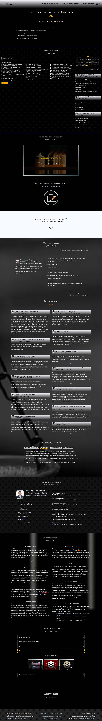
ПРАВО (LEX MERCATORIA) (34, 65)
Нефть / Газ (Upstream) (32, 73)
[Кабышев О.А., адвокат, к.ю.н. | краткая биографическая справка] (20, 494)
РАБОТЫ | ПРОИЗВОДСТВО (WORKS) (12, 67)
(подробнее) (31, 335)
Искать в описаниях (8, 60)
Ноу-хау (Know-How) (32, 76)
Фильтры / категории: (6, 62)
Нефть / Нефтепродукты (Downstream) (36, 74)
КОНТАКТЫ (84, 4)
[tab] (28, 447)
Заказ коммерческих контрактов (83, 102)
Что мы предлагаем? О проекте (83, 79)
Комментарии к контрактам (56, 713)
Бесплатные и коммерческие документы (85, 83)
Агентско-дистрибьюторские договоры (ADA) (38, 69)
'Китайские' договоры (80, 85)
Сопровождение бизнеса (81, 118)
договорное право (52, 258)
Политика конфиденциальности (51, 718)
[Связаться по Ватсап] (29, 523)
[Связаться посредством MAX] (22, 519)
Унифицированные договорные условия (86, 91)
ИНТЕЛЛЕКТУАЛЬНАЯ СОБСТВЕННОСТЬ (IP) (13, 75)
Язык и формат (79, 107)
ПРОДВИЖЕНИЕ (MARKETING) (10, 65)
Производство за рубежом (82, 122)
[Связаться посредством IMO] (29, 516)
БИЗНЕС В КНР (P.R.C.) (8, 78)
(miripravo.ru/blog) (51, 140)
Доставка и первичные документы (84, 105)
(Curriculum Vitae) (42, 495)
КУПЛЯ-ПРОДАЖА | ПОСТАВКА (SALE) (12, 64)
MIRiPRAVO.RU (11, 4)
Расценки (57, 715)
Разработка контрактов (81, 120)
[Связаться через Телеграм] (30, 513)
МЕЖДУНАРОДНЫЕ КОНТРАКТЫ (50, 4)
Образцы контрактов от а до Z (83, 81)
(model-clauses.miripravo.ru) (51, 186)
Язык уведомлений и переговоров (64, 620)
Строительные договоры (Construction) (60, 73)
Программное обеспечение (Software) (60, 67)
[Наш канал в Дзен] (46, 693)
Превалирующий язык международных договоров (68, 616)
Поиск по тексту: (12, 55)
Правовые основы (80, 109)
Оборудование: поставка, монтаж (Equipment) (35, 78)
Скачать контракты (43, 713)
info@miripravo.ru (22, 509)
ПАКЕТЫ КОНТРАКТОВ (32, 64)
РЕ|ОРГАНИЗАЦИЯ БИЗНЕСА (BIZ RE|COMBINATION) (11, 72)
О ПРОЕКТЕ (91, 4)
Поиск (5, 83)
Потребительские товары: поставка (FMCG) (62, 65)
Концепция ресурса (33, 462)
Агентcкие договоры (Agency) (34, 67)
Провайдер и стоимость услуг (83, 127)
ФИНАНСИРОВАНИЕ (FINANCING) (11, 70)
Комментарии (78, 93)
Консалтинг (78, 125)
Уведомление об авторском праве (86, 718)
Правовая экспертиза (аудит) (82, 124)
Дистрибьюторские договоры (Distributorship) (34, 71)
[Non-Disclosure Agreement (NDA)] (51, 160)
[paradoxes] (85, 250)
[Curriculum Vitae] (66, 219)
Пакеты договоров (80, 87)
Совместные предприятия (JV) (58, 71)
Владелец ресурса (12, 718)
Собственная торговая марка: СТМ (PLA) (61, 70)
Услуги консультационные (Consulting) (60, 74)
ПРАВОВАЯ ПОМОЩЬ (74, 4)
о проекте (21, 554)
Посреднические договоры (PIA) (59, 64)
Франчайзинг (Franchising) (57, 78)
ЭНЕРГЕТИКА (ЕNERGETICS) (10, 77)
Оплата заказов (79, 103)
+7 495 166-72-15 (22, 503)
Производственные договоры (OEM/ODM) (61, 68)
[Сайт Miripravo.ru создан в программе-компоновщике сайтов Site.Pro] (55, 693)
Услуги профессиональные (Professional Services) (61, 77)
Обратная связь (22, 718)
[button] (51, 637)
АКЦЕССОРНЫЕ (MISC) (9, 80)
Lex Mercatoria (78, 89)
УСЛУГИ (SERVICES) (8, 68)
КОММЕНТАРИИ (64, 4)
